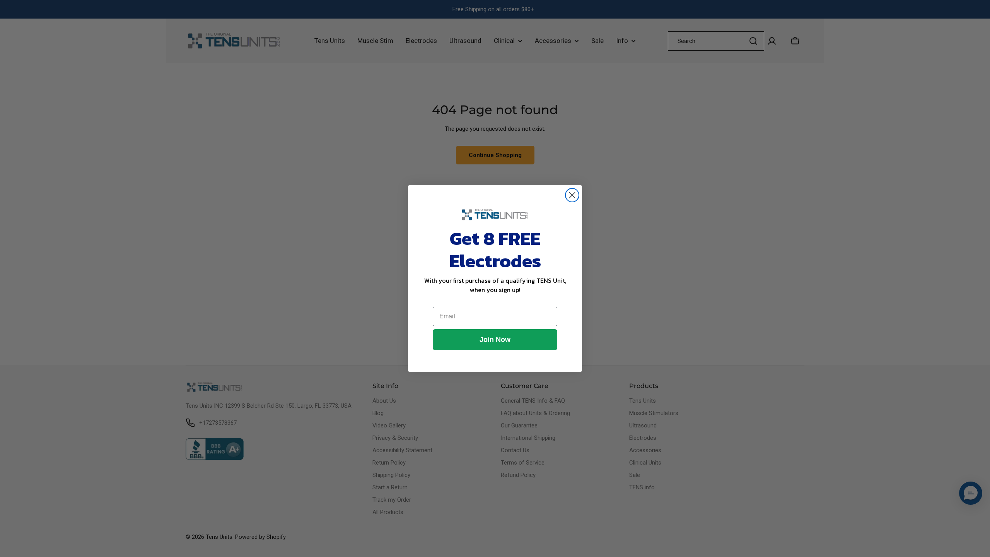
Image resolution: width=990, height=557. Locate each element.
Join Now (495, 339)
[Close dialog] (572, 195)
